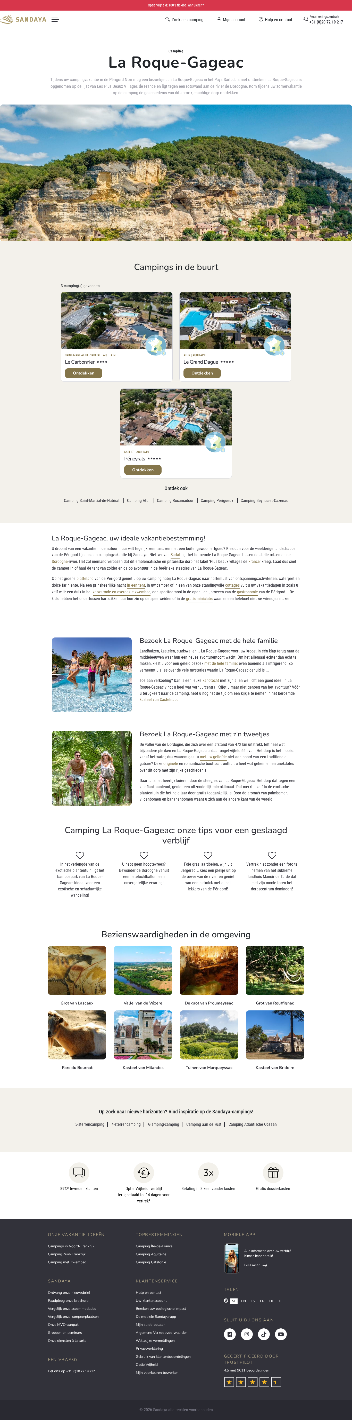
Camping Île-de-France (154, 1246)
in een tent (136, 585)
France (254, 561)
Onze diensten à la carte (67, 1340)
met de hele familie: (221, 663)
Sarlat (175, 554)
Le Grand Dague (200, 361)
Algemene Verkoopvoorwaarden (162, 1332)
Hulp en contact (148, 1292)
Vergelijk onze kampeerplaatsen (73, 1316)
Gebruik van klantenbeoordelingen (163, 1356)
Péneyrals (134, 458)
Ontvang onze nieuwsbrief (69, 1292)
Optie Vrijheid (147, 1364)
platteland (85, 578)
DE (271, 1301)
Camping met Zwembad (67, 1262)
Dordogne (60, 561)
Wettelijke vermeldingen (155, 1340)
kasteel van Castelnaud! (160, 699)
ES (253, 1301)
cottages (232, 585)
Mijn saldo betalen (150, 1324)
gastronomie (247, 591)
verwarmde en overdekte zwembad (121, 591)
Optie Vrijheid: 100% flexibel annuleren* (176, 5)
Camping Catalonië (151, 1262)
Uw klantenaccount (151, 1300)
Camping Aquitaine (151, 1254)
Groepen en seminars (65, 1332)
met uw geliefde (213, 756)
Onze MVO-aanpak (63, 1324)
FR (262, 1301)
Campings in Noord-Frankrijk (71, 1246)
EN (243, 1301)
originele (170, 763)
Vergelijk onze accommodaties (72, 1308)
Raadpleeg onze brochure (68, 1300)
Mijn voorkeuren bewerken (157, 1372)
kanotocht (211, 680)
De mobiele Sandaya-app (156, 1316)
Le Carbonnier (79, 361)
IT (280, 1301)
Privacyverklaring (149, 1348)
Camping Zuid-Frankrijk (67, 1254)
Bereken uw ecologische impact (161, 1308)
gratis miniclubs (199, 598)
